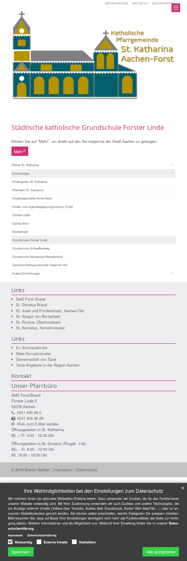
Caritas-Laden (21, 215)
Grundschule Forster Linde (29, 240)
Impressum (64, 469)
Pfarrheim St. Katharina (27, 190)
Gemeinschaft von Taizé (36, 359)
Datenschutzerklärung (41, 535)
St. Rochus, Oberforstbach (38, 322)
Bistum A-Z (140, 3)
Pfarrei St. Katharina (25, 165)
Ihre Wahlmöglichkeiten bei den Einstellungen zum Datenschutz (93, 491)
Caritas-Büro (20, 223)
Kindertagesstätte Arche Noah (32, 198)
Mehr (18, 151)
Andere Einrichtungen (26, 273)
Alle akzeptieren (160, 552)
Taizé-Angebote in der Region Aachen (47, 365)
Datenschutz (87, 469)
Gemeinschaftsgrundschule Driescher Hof (39, 265)
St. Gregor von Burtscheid (38, 316)
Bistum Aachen (116, 3)
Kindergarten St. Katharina (29, 181)
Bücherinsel (20, 231)
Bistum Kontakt (164, 3)
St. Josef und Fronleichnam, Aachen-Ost (50, 310)
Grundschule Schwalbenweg (30, 248)
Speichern (21, 552)
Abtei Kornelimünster (33, 353)
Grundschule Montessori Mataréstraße (37, 256)
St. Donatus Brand (31, 304)
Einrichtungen (21, 173)
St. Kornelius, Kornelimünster (40, 327)
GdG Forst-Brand (30, 299)
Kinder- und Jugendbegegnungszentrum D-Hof (42, 206)
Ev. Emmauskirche (31, 347)
